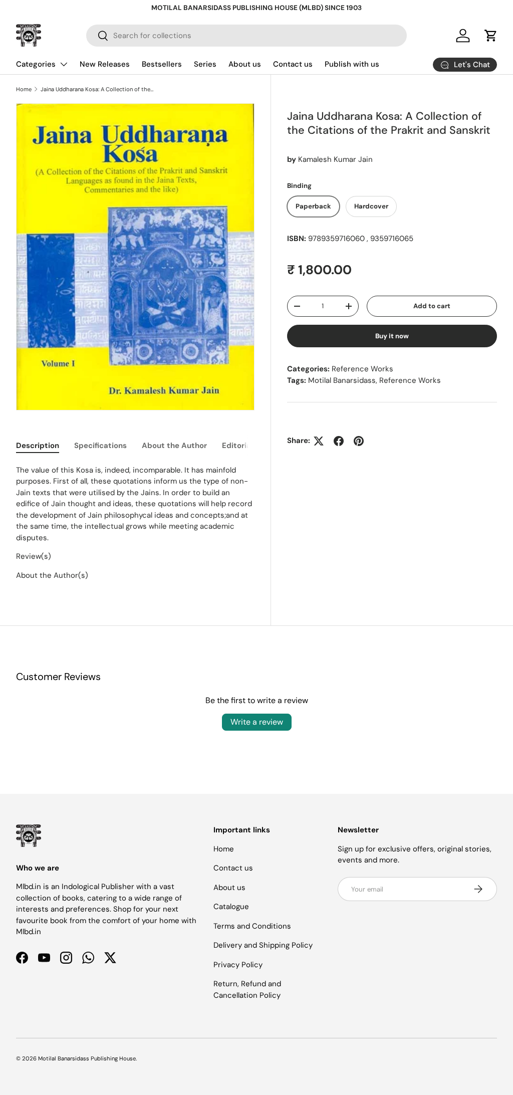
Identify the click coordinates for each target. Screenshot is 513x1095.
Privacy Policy (238, 965)
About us (244, 64)
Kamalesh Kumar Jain (335, 159)
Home (24, 89)
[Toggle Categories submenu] (64, 64)
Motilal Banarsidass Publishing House (87, 1058)
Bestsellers (162, 64)
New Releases (105, 64)
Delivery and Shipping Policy (263, 945)
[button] (491, 36)
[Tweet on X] (319, 441)
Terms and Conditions (252, 926)
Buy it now (392, 336)
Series (205, 64)
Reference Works (362, 369)
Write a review (256, 722)
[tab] (37, 445)
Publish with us (352, 64)
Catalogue (231, 907)
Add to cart (431, 306)
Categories (36, 64)
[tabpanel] (135, 523)
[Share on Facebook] (339, 441)
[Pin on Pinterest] (359, 441)
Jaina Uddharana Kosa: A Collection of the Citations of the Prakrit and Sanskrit (97, 89)
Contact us (293, 64)
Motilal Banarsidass (342, 380)
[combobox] (246, 36)
